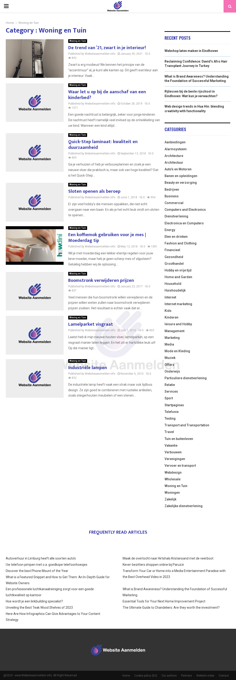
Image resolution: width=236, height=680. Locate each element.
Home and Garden (178, 277)
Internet (170, 297)
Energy (170, 230)
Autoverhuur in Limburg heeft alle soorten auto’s (41, 558)
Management (174, 331)
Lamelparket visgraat (90, 324)
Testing (170, 418)
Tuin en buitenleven (179, 439)
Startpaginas (174, 405)
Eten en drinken (176, 236)
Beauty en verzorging (181, 182)
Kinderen (171, 317)
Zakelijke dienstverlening (184, 506)
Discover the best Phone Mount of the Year (37, 571)
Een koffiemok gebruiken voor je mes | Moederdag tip (107, 237)
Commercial (174, 203)
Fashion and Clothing (181, 243)
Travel (169, 432)
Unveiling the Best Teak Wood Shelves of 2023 (39, 607)
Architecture (174, 156)
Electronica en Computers (184, 223)
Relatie (170, 385)
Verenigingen (175, 459)
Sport (169, 398)
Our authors (169, 675)
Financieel (172, 250)
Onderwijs (172, 371)
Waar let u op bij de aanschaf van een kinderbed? (107, 95)
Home (126, 675)
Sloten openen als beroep (94, 191)
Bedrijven (172, 189)
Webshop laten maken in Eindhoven (191, 51)
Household (173, 284)
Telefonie (172, 412)
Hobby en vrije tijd (178, 270)
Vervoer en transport (180, 465)
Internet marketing (178, 304)
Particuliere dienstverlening (186, 378)
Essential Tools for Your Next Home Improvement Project (164, 601)
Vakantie (171, 445)
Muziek (170, 358)
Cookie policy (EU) (145, 675)
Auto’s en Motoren (178, 169)
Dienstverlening (176, 216)
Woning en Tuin (77, 41)
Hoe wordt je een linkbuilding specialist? (34, 601)
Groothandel (174, 263)
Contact (224, 675)
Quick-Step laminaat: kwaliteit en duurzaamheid (103, 144)
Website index (205, 675)
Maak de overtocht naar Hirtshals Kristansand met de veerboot (168, 558)
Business (172, 196)
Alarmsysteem (176, 149)
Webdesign (173, 472)
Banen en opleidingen (181, 176)
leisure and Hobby (178, 324)
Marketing (172, 338)
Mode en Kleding (177, 351)
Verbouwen (173, 452)
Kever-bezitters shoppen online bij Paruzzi (153, 564)
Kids (168, 311)
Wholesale (172, 479)
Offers (169, 365)
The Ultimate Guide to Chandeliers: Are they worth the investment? (171, 607)
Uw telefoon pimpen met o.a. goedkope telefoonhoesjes (46, 564)
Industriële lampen (87, 368)
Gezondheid (174, 257)
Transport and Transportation (187, 425)
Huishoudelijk (175, 290)
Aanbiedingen (175, 142)
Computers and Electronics (185, 209)
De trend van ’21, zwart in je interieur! (107, 48)
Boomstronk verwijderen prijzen (101, 280)
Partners (186, 675)
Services (171, 391)
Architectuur (174, 162)
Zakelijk (170, 499)
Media (169, 344)
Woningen (172, 492)
